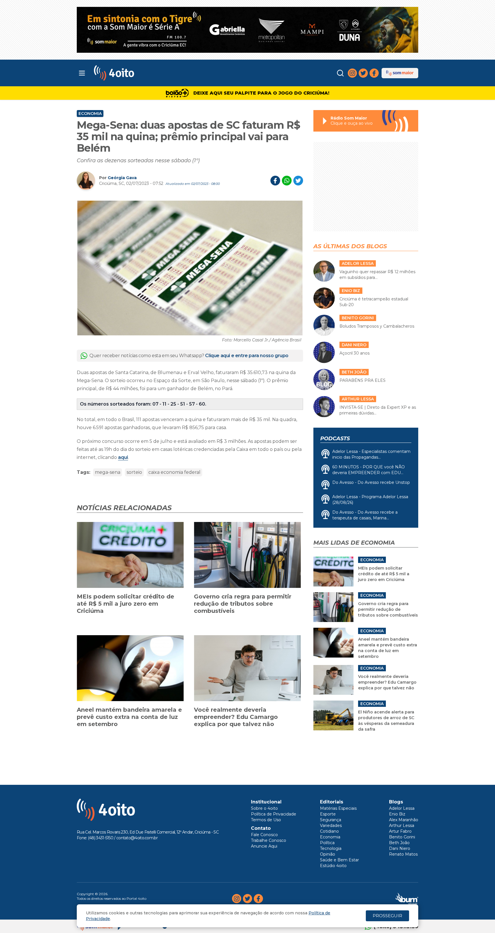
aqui (123, 457)
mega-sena (107, 472)
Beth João (399, 842)
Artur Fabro (400, 831)
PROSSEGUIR (387, 915)
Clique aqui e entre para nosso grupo (246, 355)
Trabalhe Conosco (268, 840)
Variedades (331, 825)
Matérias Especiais (338, 808)
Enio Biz (397, 814)
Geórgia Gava (122, 177)
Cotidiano (329, 831)
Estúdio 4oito (333, 865)
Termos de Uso (266, 819)
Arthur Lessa (401, 825)
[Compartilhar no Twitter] (298, 180)
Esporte (328, 814)
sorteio (134, 472)
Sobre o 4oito (264, 808)
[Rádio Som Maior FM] (400, 73)
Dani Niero (399, 848)
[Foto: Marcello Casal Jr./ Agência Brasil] (190, 268)
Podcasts (335, 438)
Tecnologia (330, 848)
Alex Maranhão (403, 819)
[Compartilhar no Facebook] (275, 180)
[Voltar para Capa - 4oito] (139, 73)
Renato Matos (403, 854)
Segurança (330, 819)
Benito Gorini (402, 837)
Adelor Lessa (402, 808)
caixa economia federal (174, 472)
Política (327, 842)
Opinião (327, 854)
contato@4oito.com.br (137, 837)
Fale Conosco (264, 834)
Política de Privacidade (273, 814)
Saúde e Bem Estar (339, 859)
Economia (90, 113)
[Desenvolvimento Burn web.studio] (407, 898)
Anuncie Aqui (264, 846)
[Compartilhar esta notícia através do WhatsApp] (287, 180)
